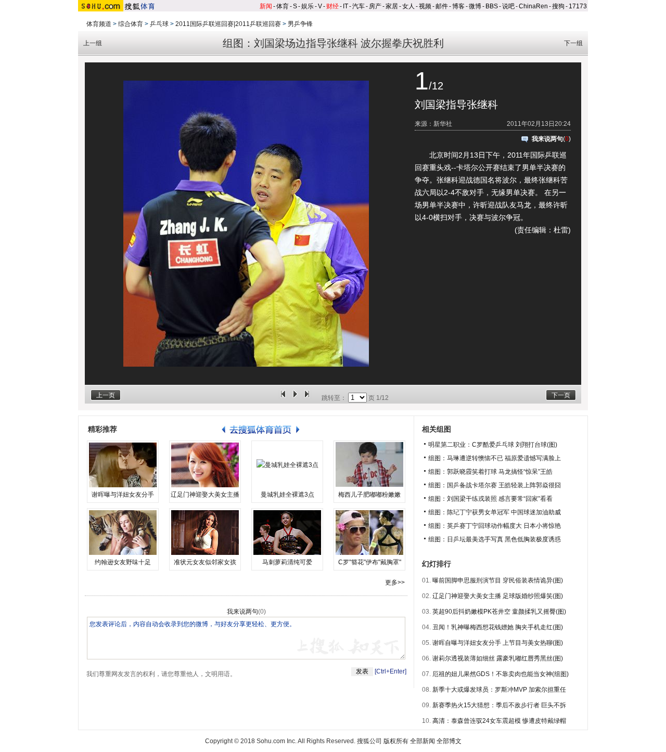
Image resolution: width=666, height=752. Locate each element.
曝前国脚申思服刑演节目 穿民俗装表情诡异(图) (497, 580)
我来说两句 (547, 138)
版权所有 (395, 741)
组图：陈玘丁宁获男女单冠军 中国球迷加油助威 (494, 512)
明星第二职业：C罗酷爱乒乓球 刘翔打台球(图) (492, 444)
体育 (282, 6)
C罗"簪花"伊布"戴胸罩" (369, 562)
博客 (458, 6)
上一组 (92, 43)
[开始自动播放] (295, 397)
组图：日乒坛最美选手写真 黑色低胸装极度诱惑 (494, 539)
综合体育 (130, 24)
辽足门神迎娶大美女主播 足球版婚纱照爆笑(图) (497, 596)
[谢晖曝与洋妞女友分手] (122, 465)
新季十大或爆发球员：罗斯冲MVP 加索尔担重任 (499, 689)
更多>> (395, 582)
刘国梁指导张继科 (456, 104)
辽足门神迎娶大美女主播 (205, 494)
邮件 (442, 6)
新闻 (266, 6)
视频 (425, 6)
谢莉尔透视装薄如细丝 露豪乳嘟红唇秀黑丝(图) (497, 658)
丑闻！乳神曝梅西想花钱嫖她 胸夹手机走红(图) (497, 627)
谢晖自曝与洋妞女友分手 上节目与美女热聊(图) (497, 642)
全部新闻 (422, 741)
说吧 (508, 6)
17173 (578, 6)
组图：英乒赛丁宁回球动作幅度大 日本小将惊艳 (494, 525)
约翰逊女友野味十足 (123, 562)
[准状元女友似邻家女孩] (205, 532)
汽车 (358, 6)
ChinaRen (533, 6)
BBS (491, 6)
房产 (375, 6)
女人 (408, 6)
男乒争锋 (300, 24)
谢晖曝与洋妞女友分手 (123, 494)
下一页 (561, 395)
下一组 (573, 43)
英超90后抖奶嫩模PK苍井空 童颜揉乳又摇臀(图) (499, 611)
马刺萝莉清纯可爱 (287, 562)
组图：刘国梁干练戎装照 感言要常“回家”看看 (490, 498)
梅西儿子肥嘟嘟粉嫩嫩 (369, 494)
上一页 (105, 395)
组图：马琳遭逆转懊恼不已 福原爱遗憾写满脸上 (494, 458)
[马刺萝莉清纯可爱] (287, 532)
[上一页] (283, 397)
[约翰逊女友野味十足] (122, 532)
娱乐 (307, 6)
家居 (392, 6)
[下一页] (307, 397)
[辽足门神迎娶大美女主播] (205, 465)
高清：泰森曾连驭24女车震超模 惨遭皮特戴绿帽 (499, 720)
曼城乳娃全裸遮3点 (287, 494)
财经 (332, 6)
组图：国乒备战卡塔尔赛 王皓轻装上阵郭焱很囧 (494, 485)
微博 (475, 6)
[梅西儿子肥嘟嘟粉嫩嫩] (369, 465)
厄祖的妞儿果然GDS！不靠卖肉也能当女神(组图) (500, 674)
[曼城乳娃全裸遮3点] (287, 465)
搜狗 (558, 6)
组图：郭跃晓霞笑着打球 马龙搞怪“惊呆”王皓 (490, 471)
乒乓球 (159, 24)
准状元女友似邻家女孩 (205, 562)
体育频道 (98, 24)
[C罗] (369, 532)
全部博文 (449, 741)
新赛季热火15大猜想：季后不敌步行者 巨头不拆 (499, 705)
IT (345, 6)
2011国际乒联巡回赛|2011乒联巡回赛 (228, 24)
